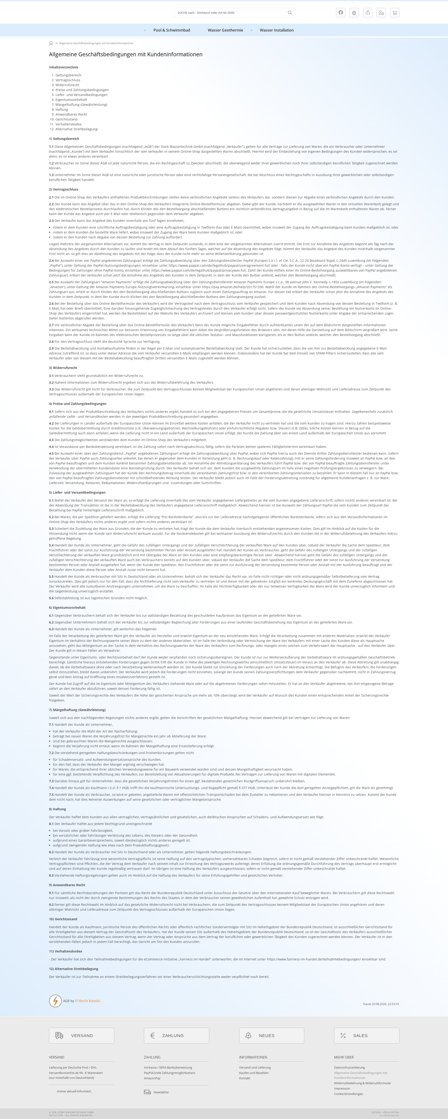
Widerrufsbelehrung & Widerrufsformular (362, 1083)
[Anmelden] (367, 12)
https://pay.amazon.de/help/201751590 (232, 287)
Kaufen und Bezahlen (254, 1073)
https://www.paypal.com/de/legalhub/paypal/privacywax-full (198, 270)
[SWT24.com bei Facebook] (340, 12)
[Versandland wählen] (354, 12)
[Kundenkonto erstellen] (381, 12)
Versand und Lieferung (255, 1067)
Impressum (342, 1088)
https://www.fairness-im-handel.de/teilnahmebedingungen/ (314, 959)
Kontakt (244, 1078)
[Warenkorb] (394, 12)
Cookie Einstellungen (348, 1094)
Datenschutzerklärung (349, 1067)
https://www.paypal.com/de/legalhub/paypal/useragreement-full (219, 265)
